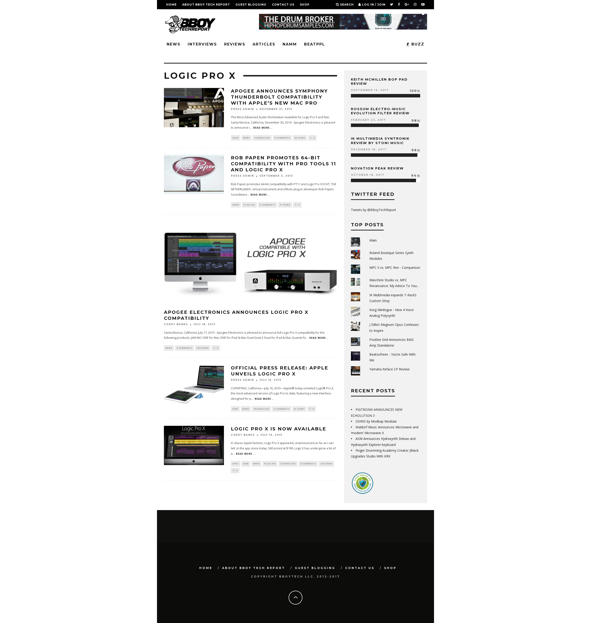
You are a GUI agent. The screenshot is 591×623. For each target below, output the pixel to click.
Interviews (202, 44)
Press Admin (242, 109)
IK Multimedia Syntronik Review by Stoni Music (380, 140)
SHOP (305, 4)
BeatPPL (314, 44)
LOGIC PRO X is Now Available (278, 429)
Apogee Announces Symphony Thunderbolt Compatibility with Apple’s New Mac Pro (279, 97)
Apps (235, 463)
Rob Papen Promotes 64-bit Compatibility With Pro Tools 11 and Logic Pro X (283, 163)
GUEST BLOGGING (250, 4)
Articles (264, 44)
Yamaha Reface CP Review (389, 369)
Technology (262, 137)
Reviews (234, 44)
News (174, 44)
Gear (235, 137)
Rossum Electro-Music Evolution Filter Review (380, 111)
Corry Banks (176, 324)
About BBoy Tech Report (206, 4)
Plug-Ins (249, 204)
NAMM (290, 44)
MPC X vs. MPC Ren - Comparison (394, 267)
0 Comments (282, 137)
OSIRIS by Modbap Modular (376, 421)
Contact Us (283, 4)
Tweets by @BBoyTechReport (373, 210)
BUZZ (417, 44)
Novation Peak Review (377, 168)
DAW (235, 409)
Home (171, 4)
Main (373, 240)
